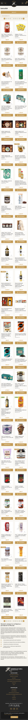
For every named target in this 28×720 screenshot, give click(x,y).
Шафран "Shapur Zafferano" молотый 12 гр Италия (20, 35)
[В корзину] (7, 42)
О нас (14, 695)
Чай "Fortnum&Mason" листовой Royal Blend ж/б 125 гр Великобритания (21, 360)
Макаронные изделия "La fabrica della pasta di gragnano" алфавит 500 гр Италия (7, 586)
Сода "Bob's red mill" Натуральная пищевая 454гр (6, 462)
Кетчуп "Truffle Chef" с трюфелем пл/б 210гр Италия (6, 535)
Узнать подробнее (8, 714)
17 (19, 18)
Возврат (14, 678)
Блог (14, 684)
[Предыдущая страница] (4, 18)
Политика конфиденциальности (14, 694)
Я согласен (14, 717)
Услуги (14, 699)
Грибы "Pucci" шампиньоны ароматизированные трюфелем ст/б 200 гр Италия (6, 208)
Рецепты (14, 682)
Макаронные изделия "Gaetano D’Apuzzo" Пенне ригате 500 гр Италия (6, 335)
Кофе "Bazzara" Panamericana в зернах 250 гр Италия (20, 207)
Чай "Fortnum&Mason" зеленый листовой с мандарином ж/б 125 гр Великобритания (6, 108)
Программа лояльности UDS (14, 681)
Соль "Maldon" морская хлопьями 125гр (6, 181)
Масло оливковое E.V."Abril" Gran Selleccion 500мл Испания (6, 259)
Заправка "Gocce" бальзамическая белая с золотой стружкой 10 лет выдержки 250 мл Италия (21, 182)
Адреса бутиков (14, 676)
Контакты (14, 689)
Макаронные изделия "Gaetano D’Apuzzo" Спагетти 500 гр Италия (20, 309)
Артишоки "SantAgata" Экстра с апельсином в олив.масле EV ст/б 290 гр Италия (20, 157)
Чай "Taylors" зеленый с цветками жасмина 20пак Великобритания (7, 610)
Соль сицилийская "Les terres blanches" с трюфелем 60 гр (6, 82)
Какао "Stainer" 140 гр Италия (20, 610)
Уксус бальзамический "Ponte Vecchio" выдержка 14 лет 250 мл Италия (6, 310)
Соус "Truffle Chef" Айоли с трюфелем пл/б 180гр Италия (20, 535)
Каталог (14, 697)
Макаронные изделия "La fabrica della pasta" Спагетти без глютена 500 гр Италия (21, 560)
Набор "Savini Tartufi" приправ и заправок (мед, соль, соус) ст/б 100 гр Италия (7, 234)
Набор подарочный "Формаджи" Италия (5, 132)
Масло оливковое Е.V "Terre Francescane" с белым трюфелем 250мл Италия (6, 285)
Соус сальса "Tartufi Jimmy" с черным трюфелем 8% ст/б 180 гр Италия (21, 385)
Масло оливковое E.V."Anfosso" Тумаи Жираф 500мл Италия (20, 233)
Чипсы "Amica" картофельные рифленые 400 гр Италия (20, 410)
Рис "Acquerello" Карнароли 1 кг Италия (6, 559)
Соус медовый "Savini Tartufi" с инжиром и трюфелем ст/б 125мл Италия (20, 462)
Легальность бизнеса (14, 692)
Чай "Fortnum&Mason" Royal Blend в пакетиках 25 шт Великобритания (6, 384)
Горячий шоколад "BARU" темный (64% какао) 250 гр (20, 334)
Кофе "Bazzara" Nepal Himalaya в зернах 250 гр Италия (20, 585)
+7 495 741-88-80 (14, 705)
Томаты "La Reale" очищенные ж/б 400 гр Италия (6, 487)
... (17, 18)
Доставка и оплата (14, 674)
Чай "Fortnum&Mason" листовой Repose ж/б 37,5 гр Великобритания (21, 82)
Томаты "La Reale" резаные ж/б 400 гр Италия (19, 487)
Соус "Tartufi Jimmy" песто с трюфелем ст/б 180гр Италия (6, 511)
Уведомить (21, 89)
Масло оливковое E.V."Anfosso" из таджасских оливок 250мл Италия (19, 285)
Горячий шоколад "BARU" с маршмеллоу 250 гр (7, 360)
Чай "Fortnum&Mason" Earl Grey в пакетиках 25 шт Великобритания (21, 107)
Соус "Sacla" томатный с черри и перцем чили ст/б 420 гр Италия (7, 35)
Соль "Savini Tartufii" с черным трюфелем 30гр (6, 59)
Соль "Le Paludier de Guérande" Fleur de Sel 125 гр (7, 437)
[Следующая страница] (23, 18)
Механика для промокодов (14, 679)
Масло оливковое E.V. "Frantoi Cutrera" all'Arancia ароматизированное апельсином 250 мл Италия (6, 411)
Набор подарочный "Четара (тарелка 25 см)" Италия (6, 156)
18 (21, 18)
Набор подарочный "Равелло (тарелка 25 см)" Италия (21, 132)
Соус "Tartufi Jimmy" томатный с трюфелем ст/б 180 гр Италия (20, 511)
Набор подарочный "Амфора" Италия (19, 437)
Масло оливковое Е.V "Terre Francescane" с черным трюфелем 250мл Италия (20, 259)
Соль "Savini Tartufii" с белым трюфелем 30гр (20, 59)
